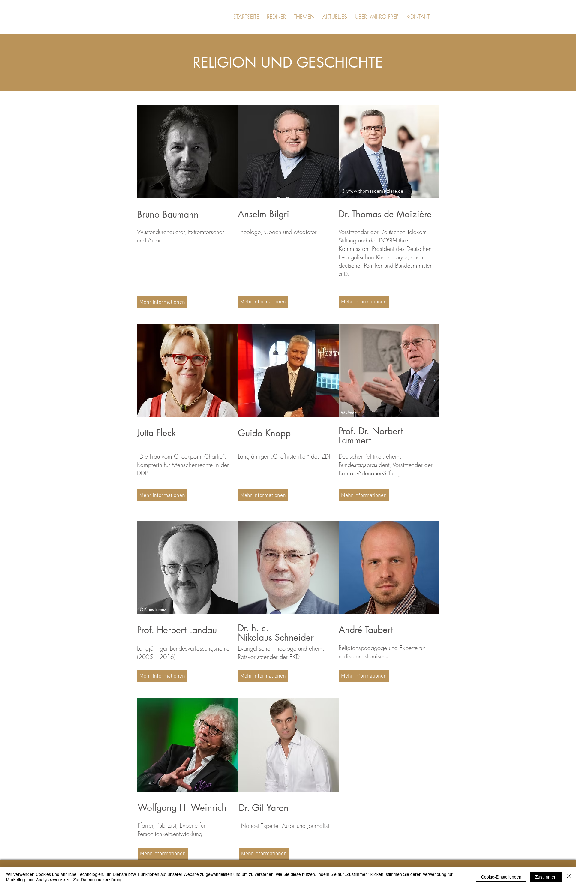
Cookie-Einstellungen (501, 877)
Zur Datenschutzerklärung (98, 879)
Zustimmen (545, 877)
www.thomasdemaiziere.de (374, 191)
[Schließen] (568, 876)
